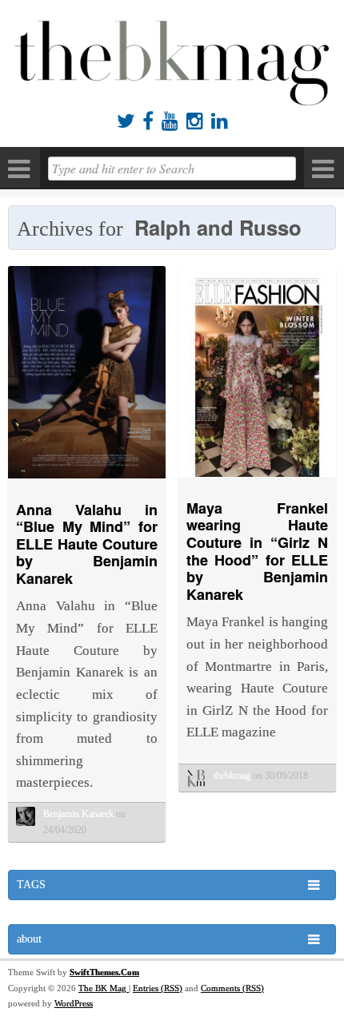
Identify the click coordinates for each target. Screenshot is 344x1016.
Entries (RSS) (157, 988)
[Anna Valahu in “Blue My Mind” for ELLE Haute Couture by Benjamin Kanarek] (87, 482)
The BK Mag (103, 988)
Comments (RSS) (232, 988)
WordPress (73, 1003)
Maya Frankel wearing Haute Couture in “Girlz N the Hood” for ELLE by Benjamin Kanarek (257, 551)
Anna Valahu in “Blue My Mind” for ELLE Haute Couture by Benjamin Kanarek (87, 544)
